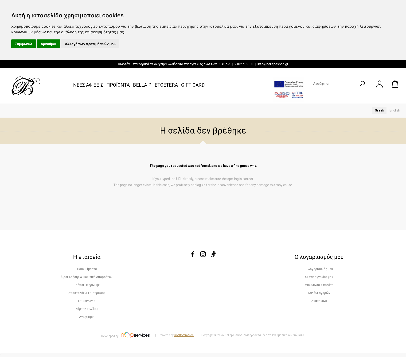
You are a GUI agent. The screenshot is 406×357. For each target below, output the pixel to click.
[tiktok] (213, 255)
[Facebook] (192, 255)
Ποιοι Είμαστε (87, 269)
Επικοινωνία (86, 301)
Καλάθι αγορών (395, 84)
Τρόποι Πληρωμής (87, 285)
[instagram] (203, 255)
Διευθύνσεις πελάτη (319, 285)
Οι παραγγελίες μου (319, 277)
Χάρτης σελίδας (86, 309)
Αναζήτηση (86, 317)
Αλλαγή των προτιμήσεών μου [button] (90, 44)
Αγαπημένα (319, 301)
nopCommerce (184, 335)
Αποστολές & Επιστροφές (86, 293)
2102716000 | (246, 64)
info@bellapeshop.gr (273, 64)
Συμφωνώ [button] (23, 44)
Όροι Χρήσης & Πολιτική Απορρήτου (87, 277)
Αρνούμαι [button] (48, 44)
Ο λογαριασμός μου (319, 269)
